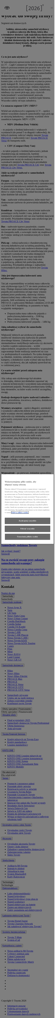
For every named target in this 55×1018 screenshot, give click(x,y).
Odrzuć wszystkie (27, 529)
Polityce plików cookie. (19, 512)
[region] (27, 509)
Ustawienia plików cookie (27, 537)
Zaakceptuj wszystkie (27, 521)
